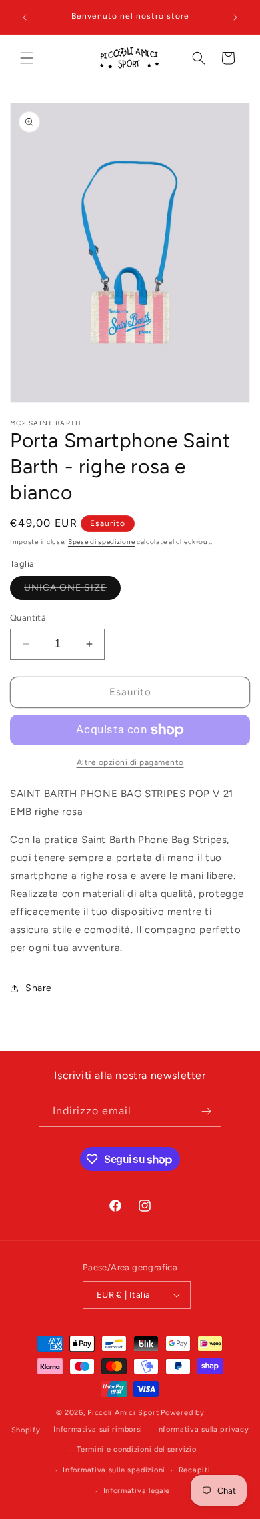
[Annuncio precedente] (24, 17)
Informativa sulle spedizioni (114, 1470)
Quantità (28, 618)
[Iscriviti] (206, 1111)
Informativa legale (137, 1490)
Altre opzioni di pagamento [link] (130, 762)
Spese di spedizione (101, 541)
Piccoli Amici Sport (123, 1412)
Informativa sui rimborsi (98, 1429)
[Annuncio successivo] (235, 17)
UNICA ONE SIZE (72, 590)
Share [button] (38, 988)
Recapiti (195, 1470)
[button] (26, 58)
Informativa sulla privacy (202, 1429)
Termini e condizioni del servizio (136, 1449)
